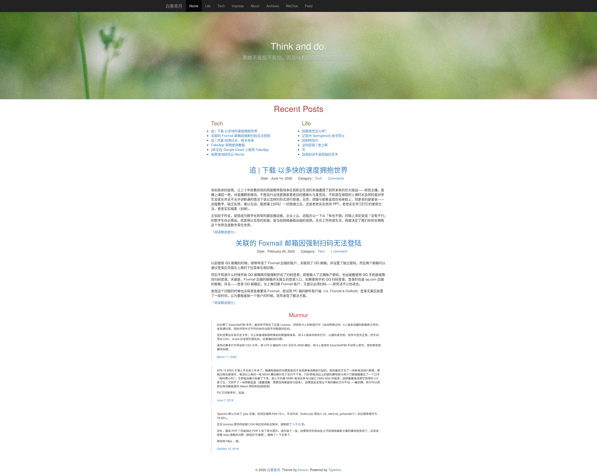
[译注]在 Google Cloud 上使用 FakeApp (240, 149)
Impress (238, 5)
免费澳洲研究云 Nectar (228, 154)
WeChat (292, 5)
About (255, 5)
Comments (336, 178)
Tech (221, 5)
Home (195, 7)
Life (208, 5)
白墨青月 (174, 6)
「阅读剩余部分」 (224, 231)
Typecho (334, 469)
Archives (272, 5)
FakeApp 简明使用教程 (228, 144)
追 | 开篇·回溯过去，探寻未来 (232, 140)
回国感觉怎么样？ (315, 130)
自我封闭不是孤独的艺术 (320, 154)
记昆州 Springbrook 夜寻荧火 (323, 135)
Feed (308, 5)
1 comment (339, 251)
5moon (303, 469)
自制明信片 (310, 140)
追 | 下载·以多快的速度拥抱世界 (234, 130)
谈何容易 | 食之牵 (315, 144)
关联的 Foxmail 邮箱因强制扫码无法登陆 (240, 135)
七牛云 (296, 424)
